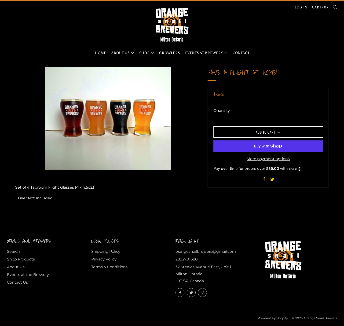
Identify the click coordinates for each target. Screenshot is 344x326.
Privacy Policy (104, 259)
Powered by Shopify (273, 318)
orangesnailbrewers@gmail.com (206, 251)
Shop (144, 53)
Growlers (169, 53)
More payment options (268, 159)
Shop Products (21, 259)
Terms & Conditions (109, 267)
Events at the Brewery (28, 274)
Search (13, 251)
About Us (120, 53)
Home (100, 53)
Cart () (320, 7)
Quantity (221, 110)
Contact (241, 53)
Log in (301, 7)
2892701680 (187, 259)
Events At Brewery (204, 53)
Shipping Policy (105, 251)
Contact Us (17, 282)
